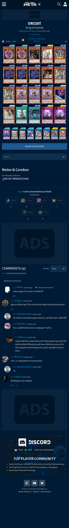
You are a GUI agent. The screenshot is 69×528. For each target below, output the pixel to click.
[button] (4, 4)
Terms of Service (24, 492)
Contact (36, 492)
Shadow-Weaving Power (37, 40)
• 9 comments (34, 34)
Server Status (45, 492)
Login (20, 192)
